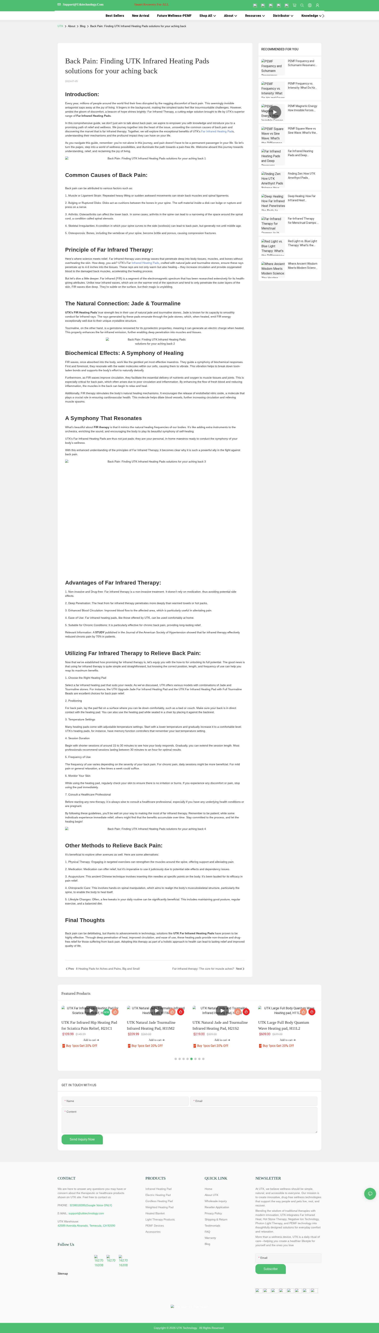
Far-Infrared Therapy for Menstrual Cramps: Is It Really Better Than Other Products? (302, 221)
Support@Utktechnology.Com (116, 4)
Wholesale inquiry (216, 1201)
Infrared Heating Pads (145, 262)
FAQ (207, 1231)
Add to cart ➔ (91, 1040)
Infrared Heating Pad (158, 1188)
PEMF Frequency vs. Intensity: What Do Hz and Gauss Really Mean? (301, 86)
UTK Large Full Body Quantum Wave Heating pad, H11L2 (283, 1025)
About (71, 26)
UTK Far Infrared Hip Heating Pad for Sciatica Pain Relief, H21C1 (89, 1025)
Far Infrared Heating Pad (216, 131)
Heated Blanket (155, 1213)
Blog (82, 26)
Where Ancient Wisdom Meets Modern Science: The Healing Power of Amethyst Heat (303, 266)
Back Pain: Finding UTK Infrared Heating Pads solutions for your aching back (138, 26)
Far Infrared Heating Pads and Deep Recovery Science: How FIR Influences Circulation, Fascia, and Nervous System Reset (302, 153)
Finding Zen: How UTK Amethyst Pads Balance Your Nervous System (302, 176)
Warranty (210, 1237)
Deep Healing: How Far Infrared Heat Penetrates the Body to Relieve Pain (303, 198)
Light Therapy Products (160, 1219)
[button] (323, 16)
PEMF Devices (154, 1225)
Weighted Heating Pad (159, 1207)
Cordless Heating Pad (159, 1201)
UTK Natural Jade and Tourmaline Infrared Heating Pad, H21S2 (220, 1025)
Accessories (152, 1231)
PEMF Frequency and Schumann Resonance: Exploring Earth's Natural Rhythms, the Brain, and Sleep (302, 63)
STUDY (99, 632)
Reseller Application (217, 1207)
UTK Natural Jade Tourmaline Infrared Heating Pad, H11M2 (151, 1025)
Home (208, 1188)
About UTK (211, 1195)
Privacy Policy (213, 1213)
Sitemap (63, 1273)
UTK (60, 26)
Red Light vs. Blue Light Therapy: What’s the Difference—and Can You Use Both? (302, 243)
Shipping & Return (216, 1219)
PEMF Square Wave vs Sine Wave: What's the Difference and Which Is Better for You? (303, 131)
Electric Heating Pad (158, 1195)
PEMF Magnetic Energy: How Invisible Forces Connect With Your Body (303, 108)
